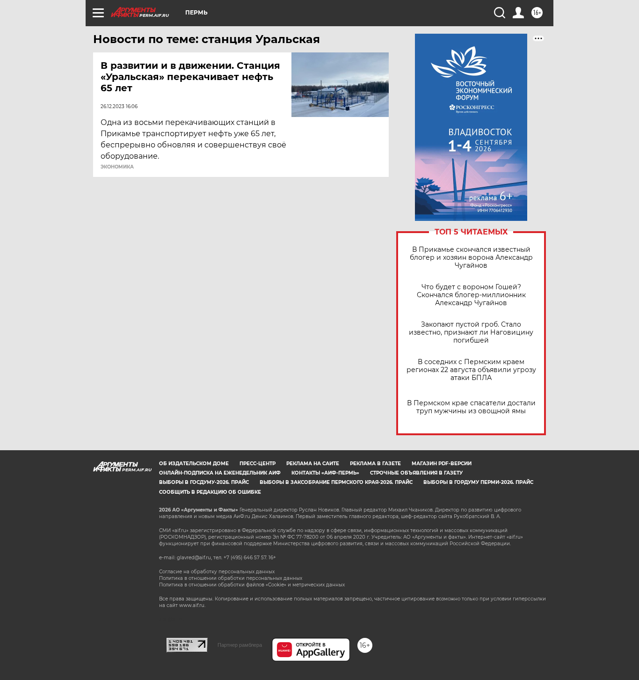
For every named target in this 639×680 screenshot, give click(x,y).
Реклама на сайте (312, 464)
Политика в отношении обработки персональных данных (230, 578)
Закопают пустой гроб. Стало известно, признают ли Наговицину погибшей (471, 332)
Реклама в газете (375, 464)
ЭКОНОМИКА (117, 167)
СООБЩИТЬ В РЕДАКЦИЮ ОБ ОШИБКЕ (210, 492)
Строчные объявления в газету (416, 473)
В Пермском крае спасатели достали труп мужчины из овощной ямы (471, 407)
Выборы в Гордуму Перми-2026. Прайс (478, 482)
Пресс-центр (258, 464)
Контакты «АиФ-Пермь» (325, 473)
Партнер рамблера (240, 645)
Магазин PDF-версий (442, 464)
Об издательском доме (194, 464)
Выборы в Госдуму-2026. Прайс (204, 482)
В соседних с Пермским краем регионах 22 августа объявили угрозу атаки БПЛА (471, 370)
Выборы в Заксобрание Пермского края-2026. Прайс (336, 482)
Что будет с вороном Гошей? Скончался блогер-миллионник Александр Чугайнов (471, 295)
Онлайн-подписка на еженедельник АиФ (220, 473)
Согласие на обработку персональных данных (217, 572)
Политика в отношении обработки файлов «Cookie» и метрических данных (252, 585)
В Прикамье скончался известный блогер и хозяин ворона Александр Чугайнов (471, 258)
